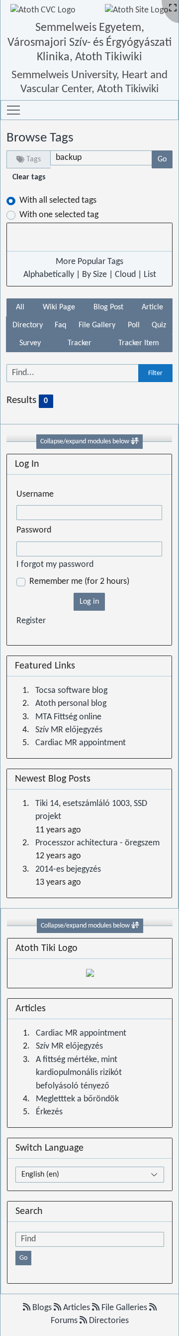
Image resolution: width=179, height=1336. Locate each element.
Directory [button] (27, 325)
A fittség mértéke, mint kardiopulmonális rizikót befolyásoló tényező (79, 1073)
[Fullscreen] (173, 8)
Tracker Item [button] (138, 343)
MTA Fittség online (68, 717)
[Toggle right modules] (135, 926)
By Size (94, 274)
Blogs (42, 1308)
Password (33, 530)
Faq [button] (60, 325)
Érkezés (49, 1112)
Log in (89, 602)
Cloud (125, 274)
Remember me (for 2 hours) (79, 581)
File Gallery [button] (97, 325)
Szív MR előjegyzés (68, 730)
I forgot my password (54, 564)
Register (31, 621)
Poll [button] (134, 325)
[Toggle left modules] (135, 441)
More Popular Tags (89, 262)
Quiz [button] (159, 325)
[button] (13, 110)
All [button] (20, 307)
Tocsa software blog (71, 690)
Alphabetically (48, 274)
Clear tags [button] (28, 177)
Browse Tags (40, 138)
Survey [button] (30, 343)
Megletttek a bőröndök (77, 1099)
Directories (108, 1321)
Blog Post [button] (108, 307)
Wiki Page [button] (59, 307)
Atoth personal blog (70, 703)
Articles (76, 1308)
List (150, 274)
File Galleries (124, 1308)
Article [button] (152, 307)
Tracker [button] (79, 343)
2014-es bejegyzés (68, 869)
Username (35, 494)
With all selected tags (57, 200)
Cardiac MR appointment (80, 743)
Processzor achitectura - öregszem (97, 843)
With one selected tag (58, 215)
